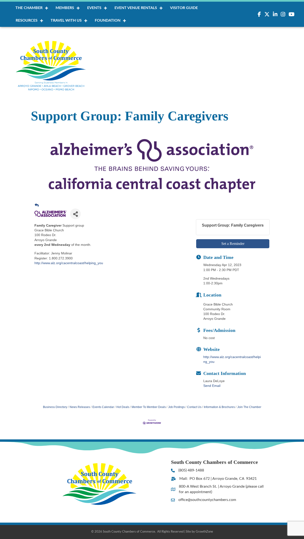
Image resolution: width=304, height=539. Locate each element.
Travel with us (66, 20)
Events (94, 8)
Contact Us (194, 407)
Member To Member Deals (149, 407)
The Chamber (29, 8)
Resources (27, 20)
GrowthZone (204, 531)
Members (65, 8)
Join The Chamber (249, 407)
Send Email (211, 386)
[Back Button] (37, 205)
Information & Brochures (219, 407)
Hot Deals (122, 407)
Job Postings (176, 407)
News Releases (80, 407)
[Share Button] (75, 214)
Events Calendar (103, 407)
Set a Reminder (232, 244)
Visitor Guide (184, 8)
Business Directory (55, 407)
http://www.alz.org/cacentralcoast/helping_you (68, 263)
